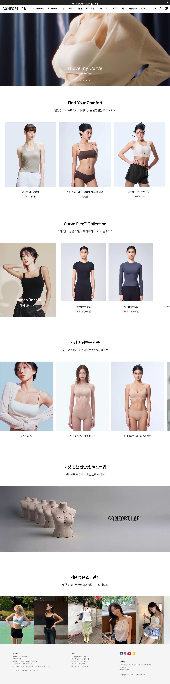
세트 (123, 8)
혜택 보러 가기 (28, 305)
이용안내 (35, 670)
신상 (63, 8)
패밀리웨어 (133, 8)
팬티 (107, 8)
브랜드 (143, 8)
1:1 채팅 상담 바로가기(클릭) (79, 656)
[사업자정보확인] (46, 666)
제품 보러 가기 (84, 73)
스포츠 (115, 8)
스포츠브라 (139, 196)
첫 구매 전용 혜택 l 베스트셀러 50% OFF (84, 2)
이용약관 (16, 670)
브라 (100, 8)
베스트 (71, 8)
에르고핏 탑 (90, 8)
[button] (80, 80)
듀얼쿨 (79, 8)
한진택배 (127, 670)
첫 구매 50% (52, 8)
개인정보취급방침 (26, 670)
